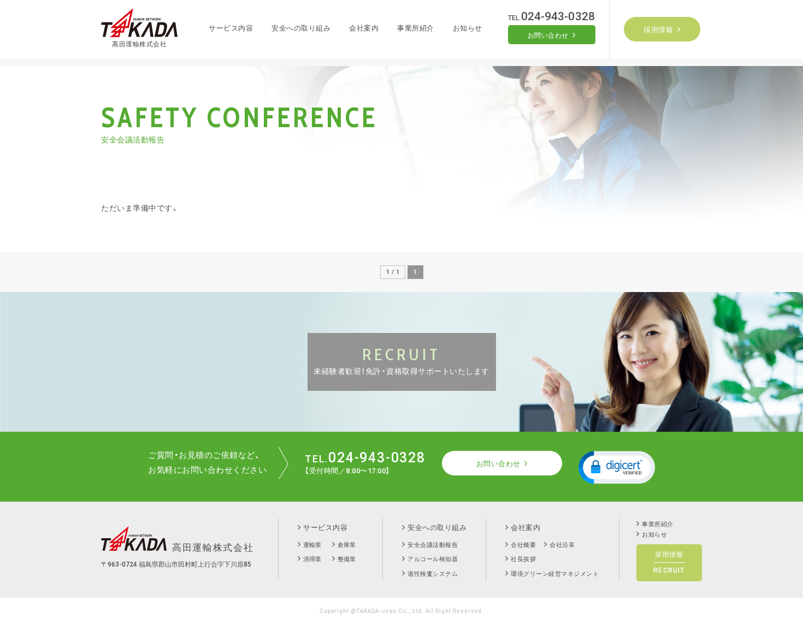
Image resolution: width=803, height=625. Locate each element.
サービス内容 (231, 28)
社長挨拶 (523, 559)
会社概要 (523, 545)
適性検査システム (433, 574)
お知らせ (467, 28)
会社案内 (364, 28)
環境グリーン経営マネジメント (555, 574)
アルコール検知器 (433, 559)
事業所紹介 (415, 28)
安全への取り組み (300, 28)
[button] (616, 466)
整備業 (347, 559)
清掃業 (312, 559)
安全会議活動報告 (433, 545)
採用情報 (658, 30)
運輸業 (312, 545)
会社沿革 (562, 545)
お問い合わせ (548, 35)
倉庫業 (347, 545)
